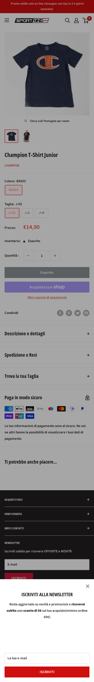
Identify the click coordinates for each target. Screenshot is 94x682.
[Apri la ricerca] (67, 20)
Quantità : (12, 255)
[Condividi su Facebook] (60, 313)
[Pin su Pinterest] (69, 313)
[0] (86, 20)
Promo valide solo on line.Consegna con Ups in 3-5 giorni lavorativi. (47, 6)
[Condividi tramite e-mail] (86, 313)
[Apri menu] (7, 20)
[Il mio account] (76, 20)
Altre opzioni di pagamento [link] (47, 297)
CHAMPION (12, 165)
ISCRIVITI (47, 671)
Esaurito (47, 272)
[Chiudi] (87, 586)
